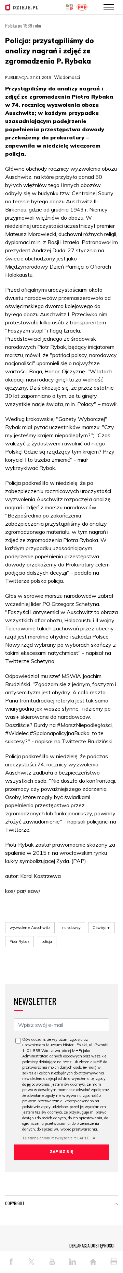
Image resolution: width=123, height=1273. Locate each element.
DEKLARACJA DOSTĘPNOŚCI (91, 1245)
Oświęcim (101, 927)
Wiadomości (67, 77)
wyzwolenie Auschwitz (30, 927)
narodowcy (71, 927)
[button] (116, 1204)
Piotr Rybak (19, 941)
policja (46, 941)
